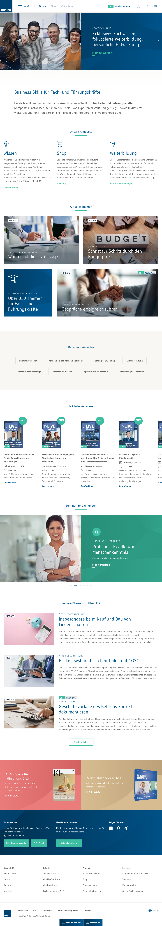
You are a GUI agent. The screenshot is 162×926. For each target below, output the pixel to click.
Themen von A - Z (51, 873)
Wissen (42, 6)
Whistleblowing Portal (68, 910)
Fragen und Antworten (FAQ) (135, 873)
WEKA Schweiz (10, 873)
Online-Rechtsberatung (132, 891)
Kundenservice (129, 885)
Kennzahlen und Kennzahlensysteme (66, 360)
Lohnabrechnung (135, 360)
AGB (35, 910)
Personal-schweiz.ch (92, 891)
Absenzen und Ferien (62, 371)
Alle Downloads (50, 885)
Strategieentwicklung (105, 360)
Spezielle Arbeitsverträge (29, 371)
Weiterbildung (67, 6)
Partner (7, 879)
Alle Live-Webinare (51, 879)
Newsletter (8, 891)
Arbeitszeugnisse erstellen (132, 371)
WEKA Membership (91, 873)
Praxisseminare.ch (91, 885)
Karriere (7, 885)
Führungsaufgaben (28, 360)
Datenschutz (47, 910)
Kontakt (87, 910)
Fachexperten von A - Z (53, 891)
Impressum (22, 910)
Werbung (126, 879)
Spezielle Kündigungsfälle (96, 371)
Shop (53, 6)
